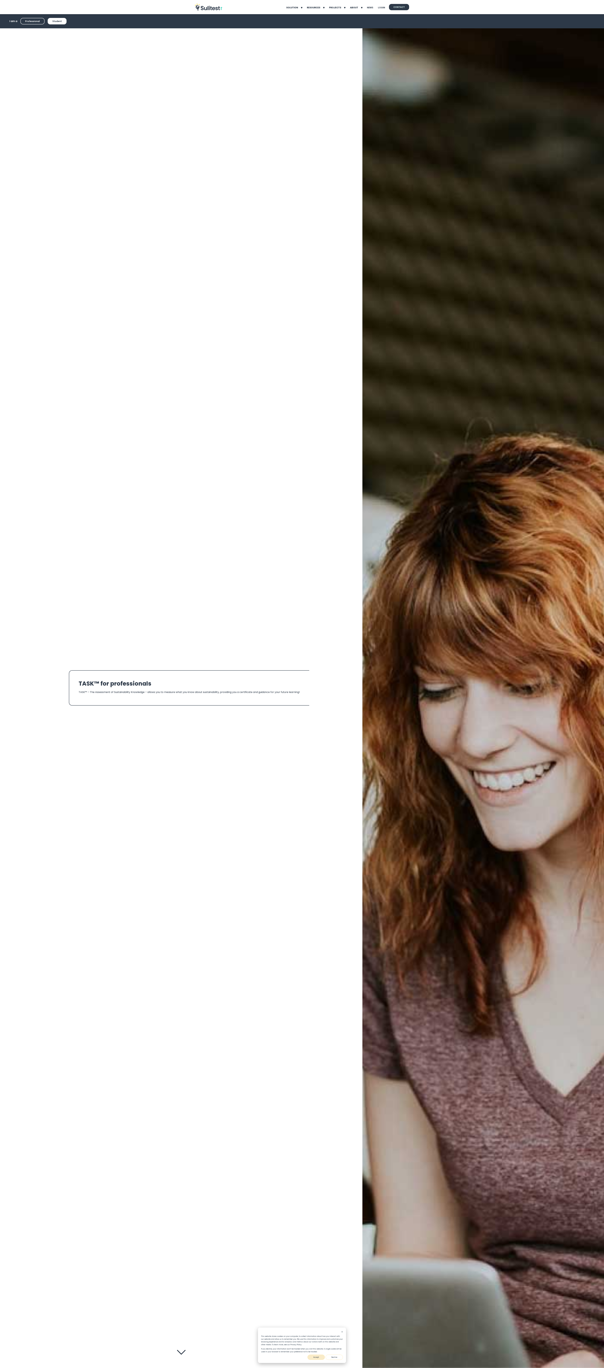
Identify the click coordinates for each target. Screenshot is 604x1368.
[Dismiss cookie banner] (342, 1332)
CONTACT (399, 7)
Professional (32, 21)
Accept (316, 1357)
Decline (334, 1357)
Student (57, 21)
